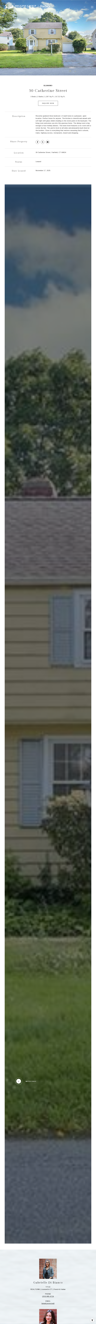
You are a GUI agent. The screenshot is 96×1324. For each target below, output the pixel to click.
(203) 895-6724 (48, 1296)
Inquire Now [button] (48, 103)
